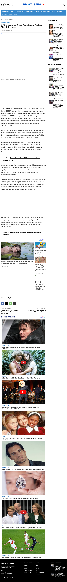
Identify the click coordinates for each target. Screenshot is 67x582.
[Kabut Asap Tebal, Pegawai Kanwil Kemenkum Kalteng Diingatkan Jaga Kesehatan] (51, 78)
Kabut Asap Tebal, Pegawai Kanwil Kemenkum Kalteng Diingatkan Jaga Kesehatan (58, 79)
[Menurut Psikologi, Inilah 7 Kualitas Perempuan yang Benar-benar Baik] (51, 26)
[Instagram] (5, 578)
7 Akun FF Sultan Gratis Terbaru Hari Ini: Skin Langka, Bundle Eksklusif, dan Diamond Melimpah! (58, 57)
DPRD (6, 20)
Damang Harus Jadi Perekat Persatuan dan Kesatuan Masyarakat (9, 312)
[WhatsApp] (10, 303)
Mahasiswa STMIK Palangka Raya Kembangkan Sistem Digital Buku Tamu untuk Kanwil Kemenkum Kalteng (58, 71)
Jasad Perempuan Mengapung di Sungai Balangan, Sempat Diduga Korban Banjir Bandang (58, 42)
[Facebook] (2, 303)
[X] (6, 303)
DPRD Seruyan (12, 20)
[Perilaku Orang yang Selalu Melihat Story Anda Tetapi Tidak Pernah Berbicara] (51, 49)
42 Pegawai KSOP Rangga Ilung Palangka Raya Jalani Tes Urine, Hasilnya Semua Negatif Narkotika (58, 95)
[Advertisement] (23, 94)
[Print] (14, 303)
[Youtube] (13, 578)
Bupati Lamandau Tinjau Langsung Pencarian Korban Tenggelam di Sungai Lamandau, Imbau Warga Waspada (58, 104)
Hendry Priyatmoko (11, 298)
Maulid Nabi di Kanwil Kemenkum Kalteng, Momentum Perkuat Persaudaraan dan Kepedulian (58, 86)
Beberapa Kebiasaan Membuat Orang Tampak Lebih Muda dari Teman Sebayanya (58, 33)
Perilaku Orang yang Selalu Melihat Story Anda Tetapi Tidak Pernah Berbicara (58, 50)
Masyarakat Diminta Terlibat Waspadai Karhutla (37, 311)
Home (2, 20)
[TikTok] (7, 578)
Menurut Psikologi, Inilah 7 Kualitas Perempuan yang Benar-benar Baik (58, 26)
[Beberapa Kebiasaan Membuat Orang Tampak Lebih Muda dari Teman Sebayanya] (51, 32)
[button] (64, 5)
